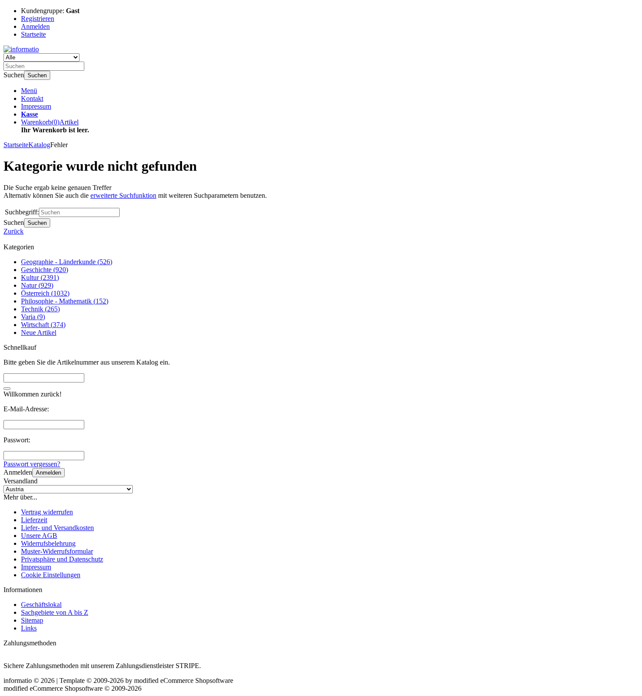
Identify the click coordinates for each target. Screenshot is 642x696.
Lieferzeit (34, 520)
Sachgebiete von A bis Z (54, 612)
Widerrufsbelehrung (48, 543)
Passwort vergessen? (31, 464)
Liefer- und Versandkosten (57, 527)
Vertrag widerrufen (47, 512)
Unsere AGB (39, 535)
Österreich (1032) (45, 293)
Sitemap (32, 620)
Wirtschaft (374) (43, 324)
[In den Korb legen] (6, 388)
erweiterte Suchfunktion (123, 195)
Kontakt (32, 98)
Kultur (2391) (40, 277)
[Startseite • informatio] (21, 49)
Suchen (37, 75)
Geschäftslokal (41, 604)
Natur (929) (37, 285)
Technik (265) (40, 309)
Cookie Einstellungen (50, 575)
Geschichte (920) (44, 269)
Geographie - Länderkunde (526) (66, 261)
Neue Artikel (38, 332)
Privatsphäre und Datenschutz (62, 559)
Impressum (36, 106)
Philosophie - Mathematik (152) (64, 301)
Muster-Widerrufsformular (57, 551)
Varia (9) (33, 316)
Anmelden (48, 472)
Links (29, 628)
